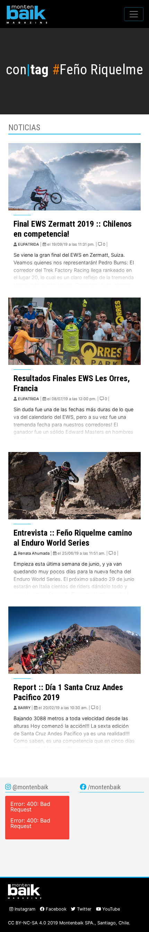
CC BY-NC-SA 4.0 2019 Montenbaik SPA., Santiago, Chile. (69, 922)
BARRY (24, 707)
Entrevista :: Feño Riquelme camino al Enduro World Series (73, 538)
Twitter (83, 909)
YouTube (110, 909)
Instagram (24, 909)
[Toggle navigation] (133, 14)
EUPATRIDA (28, 244)
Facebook (55, 909)
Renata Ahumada (34, 553)
